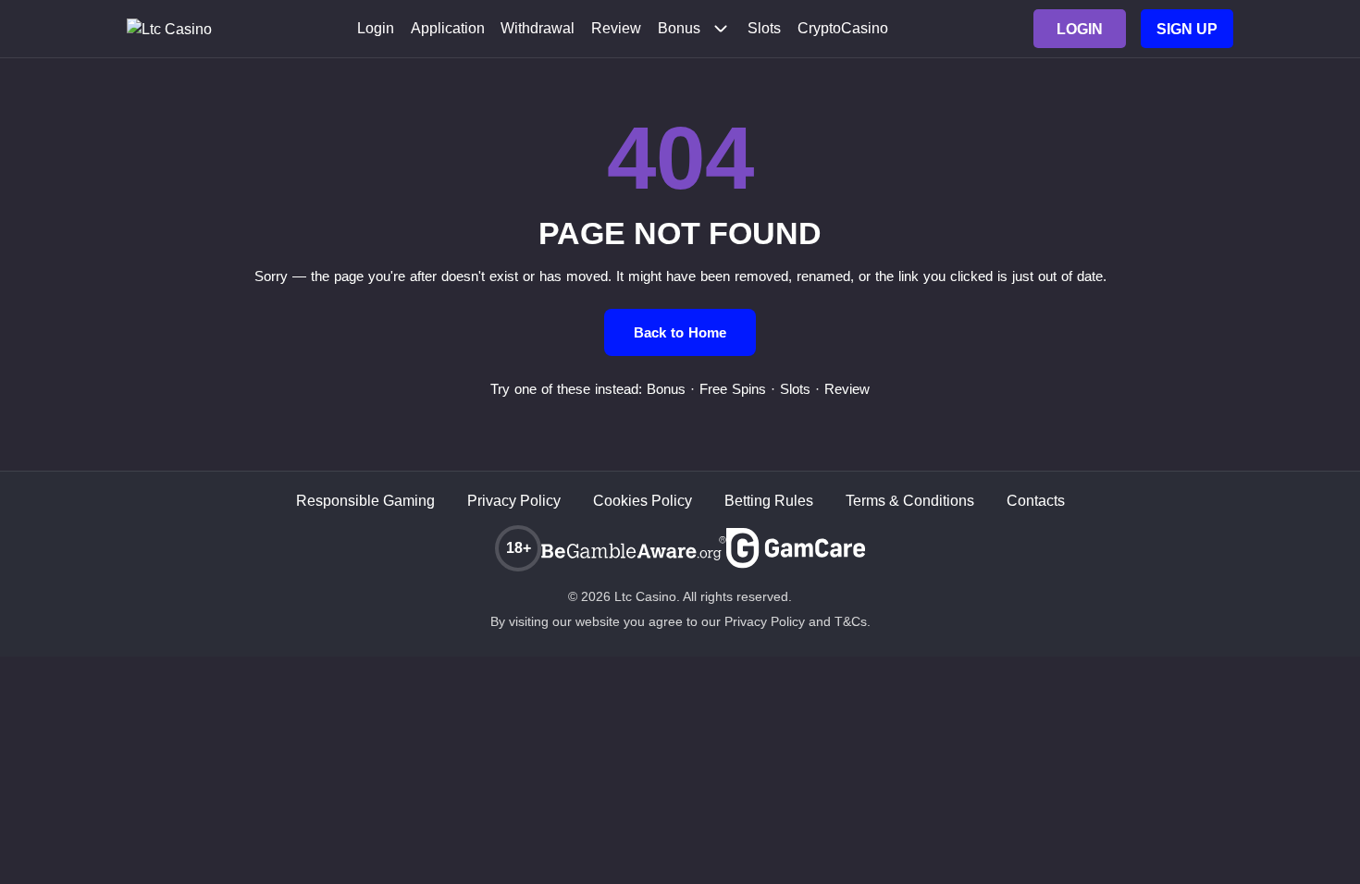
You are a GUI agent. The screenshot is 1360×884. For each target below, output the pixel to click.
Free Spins (732, 389)
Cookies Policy (642, 501)
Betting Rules (768, 501)
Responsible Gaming (365, 501)
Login (375, 28)
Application (448, 28)
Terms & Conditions (910, 501)
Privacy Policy (514, 501)
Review (616, 28)
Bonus (679, 28)
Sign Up (1187, 29)
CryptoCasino (842, 28)
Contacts (1036, 501)
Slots (764, 28)
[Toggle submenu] (721, 29)
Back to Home (680, 332)
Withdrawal (538, 28)
